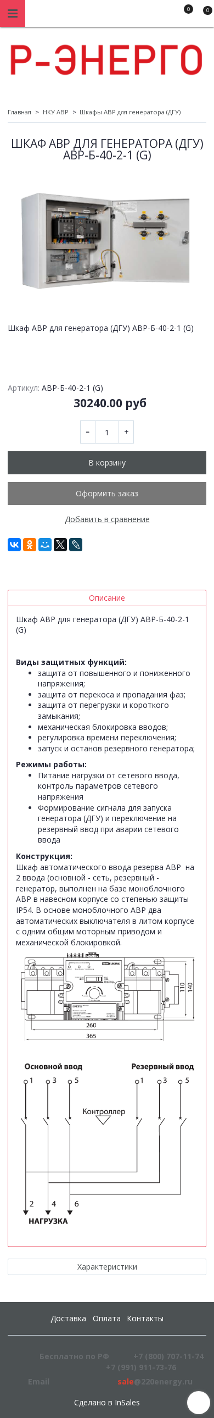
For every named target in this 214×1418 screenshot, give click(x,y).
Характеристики (107, 1266)
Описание (107, 597)
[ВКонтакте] (14, 544)
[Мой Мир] (45, 544)
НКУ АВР (56, 112)
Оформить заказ (107, 493)
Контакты (145, 1318)
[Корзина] (202, 15)
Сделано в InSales (107, 1402)
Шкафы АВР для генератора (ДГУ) (130, 112)
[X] (60, 544)
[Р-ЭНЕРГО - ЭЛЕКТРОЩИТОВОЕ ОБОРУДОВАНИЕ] (107, 57)
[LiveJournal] (75, 544)
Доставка (68, 1318)
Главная (19, 112)
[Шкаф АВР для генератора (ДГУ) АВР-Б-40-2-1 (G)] (107, 238)
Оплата (107, 1318)
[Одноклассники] (29, 544)
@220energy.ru (155, 1381)
